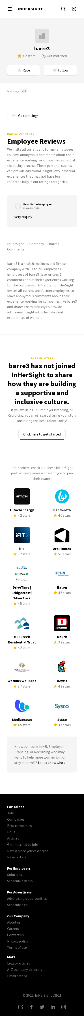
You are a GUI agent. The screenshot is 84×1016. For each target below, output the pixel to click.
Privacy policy (17, 941)
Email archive (17, 976)
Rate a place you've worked (27, 851)
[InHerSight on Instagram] (63, 1007)
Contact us (15, 935)
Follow (63, 70)
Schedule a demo (20, 881)
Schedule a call (18, 904)
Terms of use (17, 947)
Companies (15, 819)
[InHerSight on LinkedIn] (52, 1007)
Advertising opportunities (27, 898)
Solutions (14, 874)
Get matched (57, 56)
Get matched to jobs (23, 844)
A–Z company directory (24, 969)
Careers (13, 928)
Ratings (16, 91)
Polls (11, 832)
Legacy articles (18, 963)
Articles (13, 838)
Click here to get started (42, 434)
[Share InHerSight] (20, 1007)
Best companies (19, 825)
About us (14, 922)
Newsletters (16, 857)
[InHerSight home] (30, 9)
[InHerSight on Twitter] (42, 1007)
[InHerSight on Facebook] (31, 1007)
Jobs (11, 813)
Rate (26, 70)
